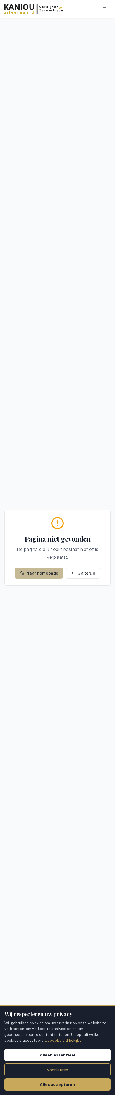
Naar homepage (42, 573)
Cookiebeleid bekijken (64, 1040)
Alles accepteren (57, 1084)
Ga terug (86, 573)
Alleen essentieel (57, 1055)
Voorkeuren (57, 1069)
